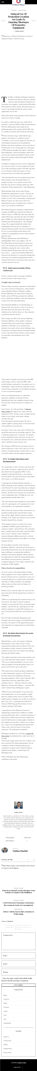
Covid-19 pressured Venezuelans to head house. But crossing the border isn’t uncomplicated (18, 903)
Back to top (17, 1067)
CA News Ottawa (21, 1062)
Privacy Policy (8, 1052)
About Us (6, 1037)
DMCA (6, 1044)
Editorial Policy (8, 1048)
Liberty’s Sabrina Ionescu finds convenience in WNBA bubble (18, 911)
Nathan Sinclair (19, 31)
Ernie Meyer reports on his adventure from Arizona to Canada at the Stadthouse (18, 892)
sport (5, 1019)
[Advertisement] (18, 75)
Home (5, 995)
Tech (5, 1015)
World (5, 1003)
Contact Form (7, 1040)
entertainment (7, 1023)
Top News (14, 10)
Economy (6, 1007)
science (6, 1011)
